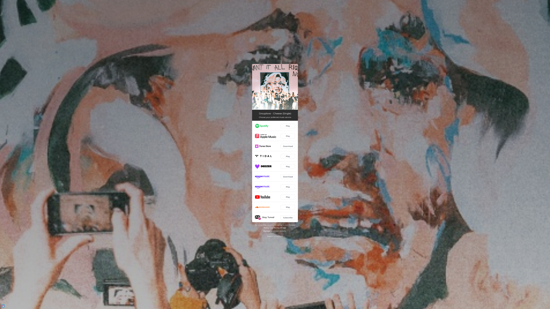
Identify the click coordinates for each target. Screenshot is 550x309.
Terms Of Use (280, 228)
